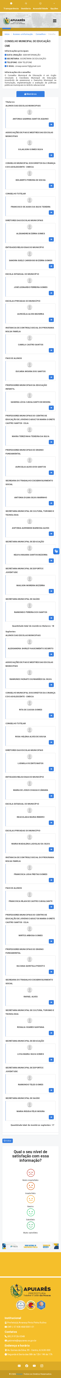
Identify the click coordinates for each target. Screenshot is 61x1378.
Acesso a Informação (23, 34)
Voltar (8, 1141)
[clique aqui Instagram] (42, 1366)
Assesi (19, 1374)
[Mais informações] (51, 124)
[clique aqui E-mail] (19, 1366)
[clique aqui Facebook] (27, 1366)
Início (7, 34)
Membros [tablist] (31, 94)
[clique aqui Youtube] (34, 1366)
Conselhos (41, 34)
